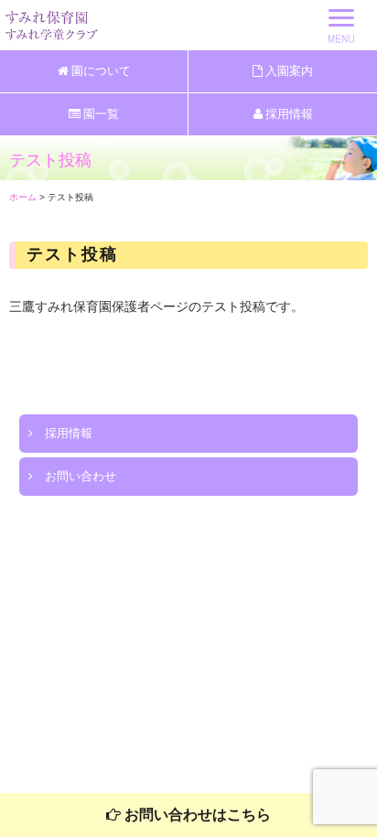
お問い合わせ (74, 476)
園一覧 (100, 114)
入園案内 (288, 71)
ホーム (23, 197)
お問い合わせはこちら (196, 814)
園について (100, 71)
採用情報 (288, 114)
